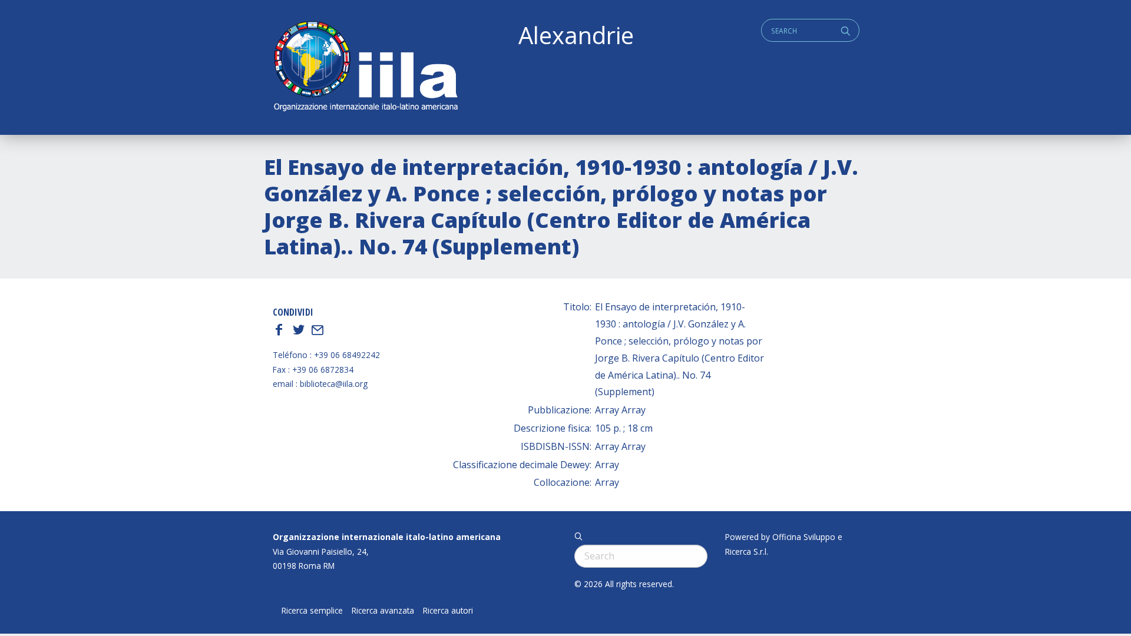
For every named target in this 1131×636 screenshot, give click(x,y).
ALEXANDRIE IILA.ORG (365, 67)
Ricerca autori (448, 611)
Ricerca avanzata (383, 611)
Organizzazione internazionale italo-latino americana (387, 536)
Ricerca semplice (312, 611)
